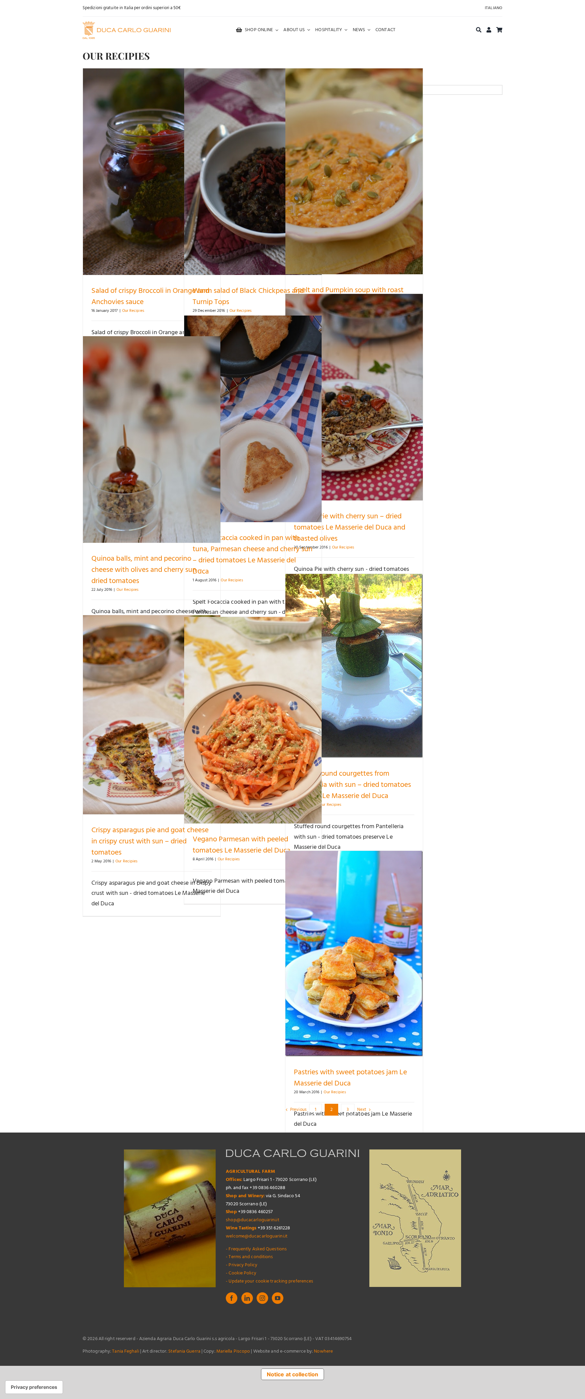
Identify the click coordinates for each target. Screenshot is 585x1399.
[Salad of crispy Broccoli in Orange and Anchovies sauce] (151, 171)
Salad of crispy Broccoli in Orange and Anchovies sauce (150, 296)
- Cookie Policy (241, 1273)
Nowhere (323, 1351)
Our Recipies (133, 310)
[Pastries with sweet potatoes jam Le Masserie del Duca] (354, 953)
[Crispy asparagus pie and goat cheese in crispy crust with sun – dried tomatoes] (151, 714)
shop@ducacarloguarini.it (252, 1220)
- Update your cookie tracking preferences (269, 1281)
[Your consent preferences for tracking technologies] (34, 1387)
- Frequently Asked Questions (256, 1249)
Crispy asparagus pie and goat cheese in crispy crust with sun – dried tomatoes (150, 841)
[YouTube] (277, 1298)
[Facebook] (231, 1298)
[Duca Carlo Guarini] (127, 24)
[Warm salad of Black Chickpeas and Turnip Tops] (253, 171)
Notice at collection (292, 1374)
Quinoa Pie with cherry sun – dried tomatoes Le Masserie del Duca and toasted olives (349, 528)
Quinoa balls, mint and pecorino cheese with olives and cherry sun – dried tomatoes (146, 570)
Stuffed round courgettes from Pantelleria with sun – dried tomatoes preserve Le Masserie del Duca (352, 785)
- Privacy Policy (241, 1265)
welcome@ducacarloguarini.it (256, 1236)
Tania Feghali (125, 1351)
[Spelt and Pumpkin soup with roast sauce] (354, 171)
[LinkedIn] (247, 1298)
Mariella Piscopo (233, 1351)
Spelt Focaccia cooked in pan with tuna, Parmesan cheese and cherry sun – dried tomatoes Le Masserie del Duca (252, 555)
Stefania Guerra (184, 1351)
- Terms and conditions (249, 1257)
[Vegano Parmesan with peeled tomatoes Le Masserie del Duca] (253, 720)
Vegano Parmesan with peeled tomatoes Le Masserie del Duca (242, 845)
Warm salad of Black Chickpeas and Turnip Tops (248, 296)
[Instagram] (262, 1298)
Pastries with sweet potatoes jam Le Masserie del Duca (350, 1078)
